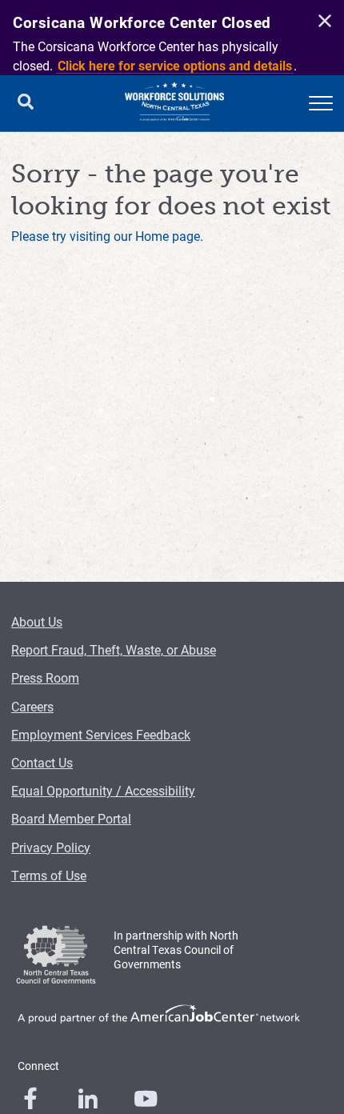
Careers (32, 706)
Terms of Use (48, 875)
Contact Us (42, 762)
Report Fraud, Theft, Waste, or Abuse (113, 649)
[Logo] (174, 103)
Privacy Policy (50, 847)
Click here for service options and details (175, 65)
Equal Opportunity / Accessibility (103, 790)
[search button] (25, 103)
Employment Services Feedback (100, 734)
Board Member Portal (71, 818)
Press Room (45, 677)
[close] (322, 21)
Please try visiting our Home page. (107, 235)
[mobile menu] (321, 103)
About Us (36, 621)
